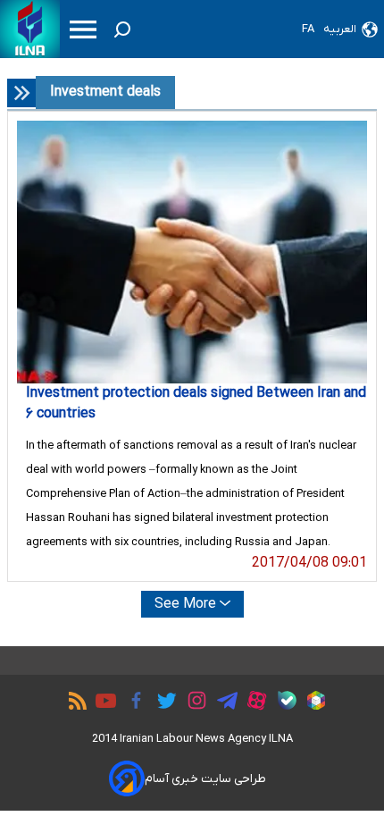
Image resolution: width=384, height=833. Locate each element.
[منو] (83, 29)
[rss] (73, 703)
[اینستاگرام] (192, 703)
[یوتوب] (101, 703)
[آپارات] (252, 703)
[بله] (282, 703)
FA (308, 29)
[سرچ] (122, 29)
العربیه (339, 29)
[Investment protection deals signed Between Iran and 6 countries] (192, 252)
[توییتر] (162, 703)
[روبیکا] (311, 703)
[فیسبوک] (131, 703)
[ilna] (30, 29)
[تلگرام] (223, 703)
